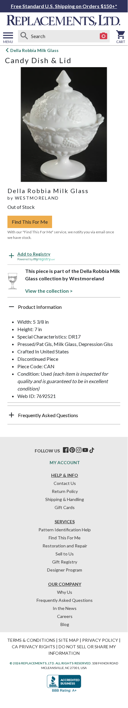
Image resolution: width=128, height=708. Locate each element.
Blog (64, 624)
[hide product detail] (11, 307)
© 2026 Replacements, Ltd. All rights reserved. (50, 663)
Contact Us (65, 483)
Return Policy (65, 491)
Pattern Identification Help (64, 529)
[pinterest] (72, 450)
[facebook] (65, 450)
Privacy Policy (100, 640)
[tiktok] (92, 450)
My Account (65, 462)
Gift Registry (64, 561)
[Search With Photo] (103, 36)
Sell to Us (64, 553)
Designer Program (64, 569)
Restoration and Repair (64, 545)
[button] (63, 309)
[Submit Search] (24, 36)
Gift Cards (65, 507)
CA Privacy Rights (33, 646)
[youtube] (85, 450)
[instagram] (79, 450)
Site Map (69, 640)
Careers (65, 616)
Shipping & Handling (64, 499)
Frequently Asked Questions (65, 600)
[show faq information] (11, 415)
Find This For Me (30, 222)
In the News (65, 608)
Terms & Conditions (31, 640)
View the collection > (49, 291)
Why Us (64, 592)
